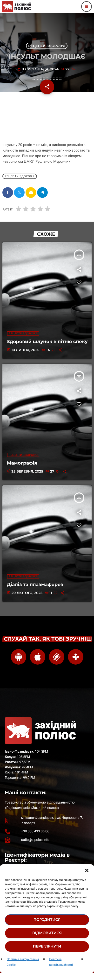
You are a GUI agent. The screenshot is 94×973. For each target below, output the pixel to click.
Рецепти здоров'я (46, 46)
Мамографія (22, 463)
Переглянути (47, 946)
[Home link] (16, 6)
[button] (86, 870)
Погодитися (47, 919)
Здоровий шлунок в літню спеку (47, 341)
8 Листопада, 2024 (39, 69)
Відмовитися (47, 933)
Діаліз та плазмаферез (35, 584)
